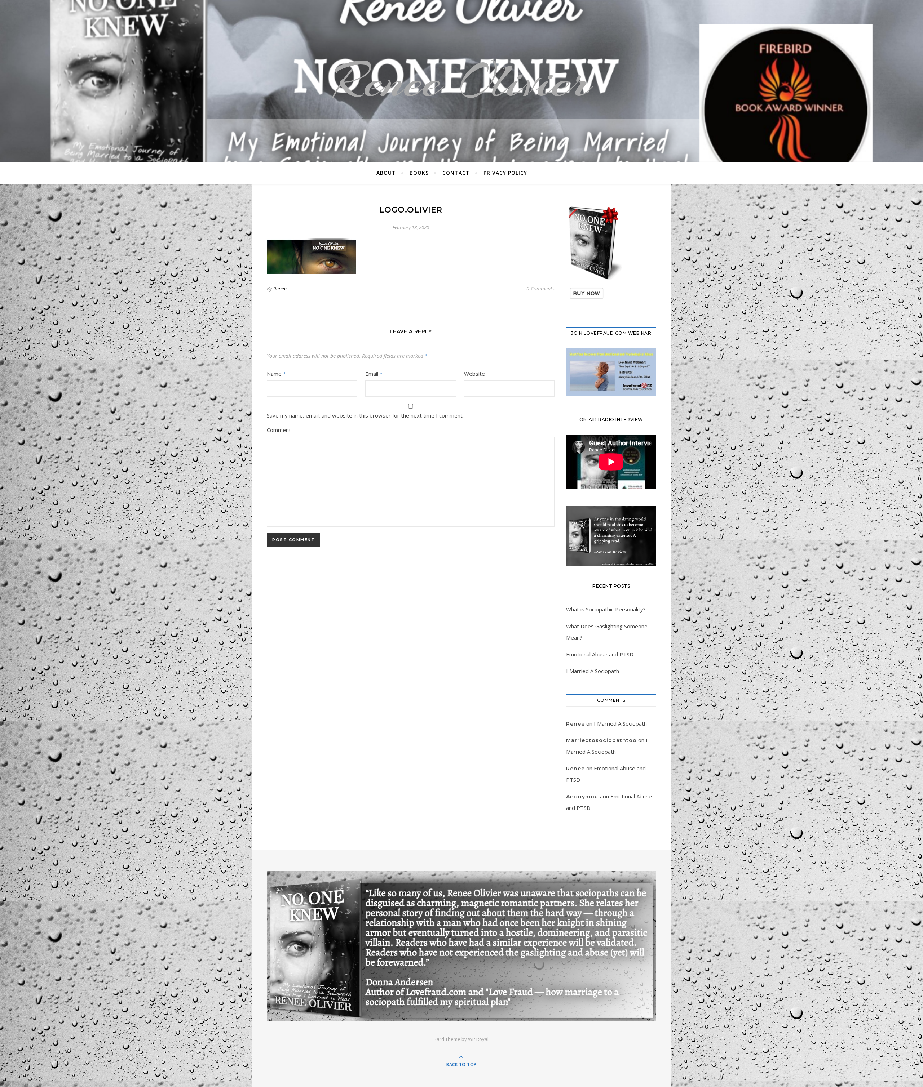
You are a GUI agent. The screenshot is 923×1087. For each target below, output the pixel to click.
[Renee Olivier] (461, 946)
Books (419, 172)
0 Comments (540, 288)
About (386, 172)
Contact (456, 172)
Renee (280, 288)
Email (374, 373)
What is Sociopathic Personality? (606, 609)
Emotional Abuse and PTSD (599, 654)
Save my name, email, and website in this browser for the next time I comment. (365, 415)
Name (276, 373)
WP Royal (478, 1039)
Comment (279, 429)
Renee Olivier (461, 81)
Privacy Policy (505, 172)
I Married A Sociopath (592, 670)
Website (474, 373)
